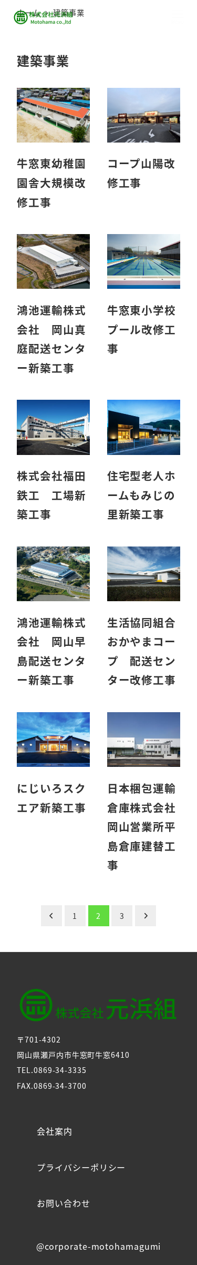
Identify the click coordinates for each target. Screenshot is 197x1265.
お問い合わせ (63, 1203)
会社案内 (54, 1131)
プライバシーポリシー (81, 1167)
